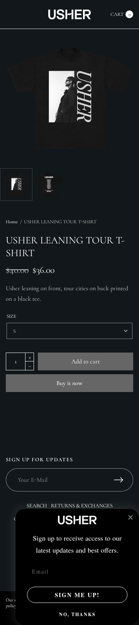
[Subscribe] (123, 479)
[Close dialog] (130, 517)
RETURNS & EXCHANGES (82, 505)
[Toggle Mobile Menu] (14, 14)
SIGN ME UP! (77, 595)
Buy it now (69, 383)
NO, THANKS (77, 614)
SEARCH (37, 505)
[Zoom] (69, 98)
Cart (117, 14)
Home (12, 222)
